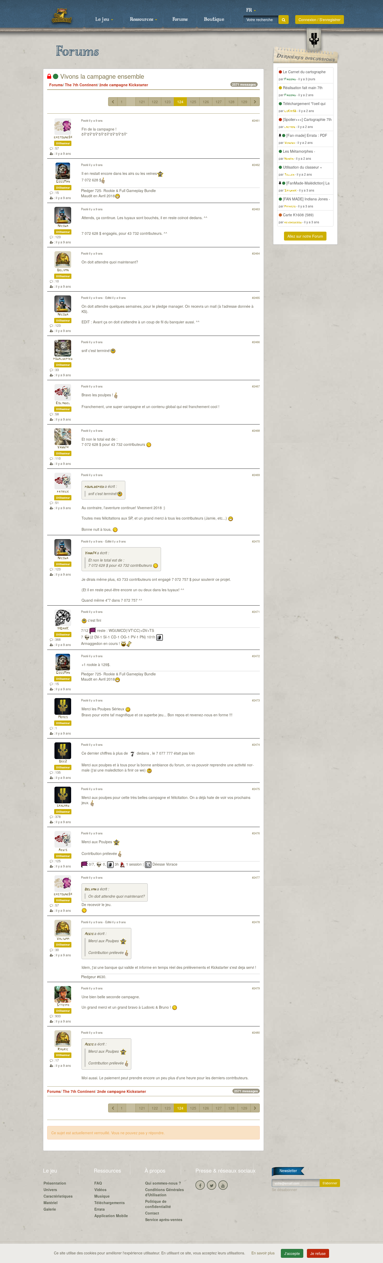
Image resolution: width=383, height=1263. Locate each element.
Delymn (63, 270)
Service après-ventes (163, 1219)
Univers (50, 1189)
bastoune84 (63, 137)
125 (193, 101)
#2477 (256, 877)
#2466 (256, 342)
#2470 (256, 541)
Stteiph (63, 1005)
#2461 (256, 120)
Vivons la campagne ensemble (101, 76)
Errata (99, 1209)
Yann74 (63, 447)
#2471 (256, 611)
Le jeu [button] (102, 19)
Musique (102, 1196)
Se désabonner (284, 1189)
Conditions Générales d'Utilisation (164, 1192)
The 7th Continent (81, 84)
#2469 (256, 475)
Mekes (63, 717)
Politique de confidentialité (158, 1204)
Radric (63, 1049)
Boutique (214, 19)
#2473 (256, 700)
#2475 (256, 789)
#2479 (256, 988)
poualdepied (62, 359)
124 (180, 101)
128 (231, 101)
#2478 (256, 922)
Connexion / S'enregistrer (320, 19)
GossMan (63, 182)
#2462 (256, 165)
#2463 (256, 209)
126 (206, 101)
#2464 (256, 253)
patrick (63, 492)
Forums (180, 19)
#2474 (256, 744)
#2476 (256, 833)
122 (155, 101)
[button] (251, 10)
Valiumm (63, 939)
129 (244, 101)
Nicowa (63, 226)
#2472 (256, 656)
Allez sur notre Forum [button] (305, 236)
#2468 (256, 430)
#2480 (256, 1032)
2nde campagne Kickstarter (123, 84)
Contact (152, 1213)
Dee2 (63, 761)
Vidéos (100, 1189)
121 (142, 101)
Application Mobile (111, 1215)
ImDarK (63, 629)
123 (167, 101)
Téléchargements (109, 1202)
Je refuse (318, 1253)
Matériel (51, 1202)
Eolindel (63, 403)
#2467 (256, 386)
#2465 (256, 297)
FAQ (98, 1183)
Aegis (62, 850)
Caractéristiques (58, 1196)
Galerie (50, 1209)
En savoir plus (263, 1252)
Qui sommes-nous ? (163, 1183)
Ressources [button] (142, 19)
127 (218, 101)
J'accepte (292, 1253)
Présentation (55, 1183)
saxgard (63, 806)
